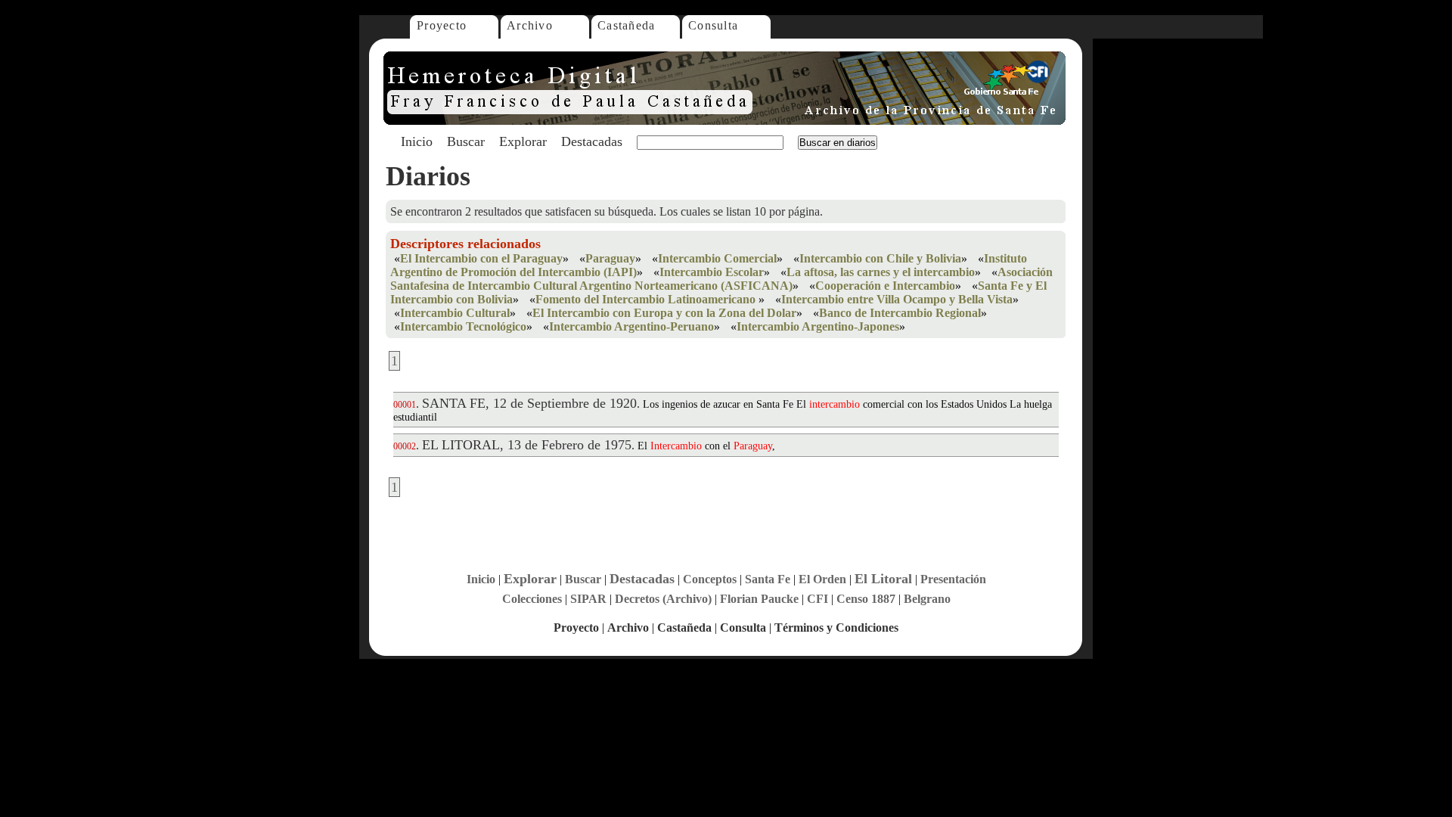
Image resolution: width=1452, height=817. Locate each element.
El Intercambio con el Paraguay (481, 258)
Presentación (953, 579)
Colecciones (532, 598)
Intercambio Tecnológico (463, 326)
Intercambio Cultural (455, 312)
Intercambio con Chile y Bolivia (880, 258)
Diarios (428, 176)
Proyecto (442, 25)
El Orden (822, 579)
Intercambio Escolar (711, 272)
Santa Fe (767, 579)
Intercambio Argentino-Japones (818, 326)
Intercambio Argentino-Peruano (631, 326)
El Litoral (883, 578)
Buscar (466, 141)
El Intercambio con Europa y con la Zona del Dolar (664, 312)
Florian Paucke (759, 598)
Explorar (523, 141)
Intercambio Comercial (717, 258)
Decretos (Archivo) (663, 598)
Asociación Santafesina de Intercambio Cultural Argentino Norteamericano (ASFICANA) (721, 279)
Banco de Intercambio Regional (900, 312)
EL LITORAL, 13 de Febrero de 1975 (526, 444)
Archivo (530, 25)
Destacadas (591, 141)
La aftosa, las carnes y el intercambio (880, 272)
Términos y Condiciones (836, 627)
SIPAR (588, 598)
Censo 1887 (865, 598)
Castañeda (626, 25)
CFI (817, 598)
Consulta (713, 25)
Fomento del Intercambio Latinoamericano (647, 299)
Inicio (417, 141)
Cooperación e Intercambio (885, 285)
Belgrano (927, 598)
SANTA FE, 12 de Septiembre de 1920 (529, 403)
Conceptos (710, 579)
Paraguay (610, 258)
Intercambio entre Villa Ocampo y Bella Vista (897, 299)
